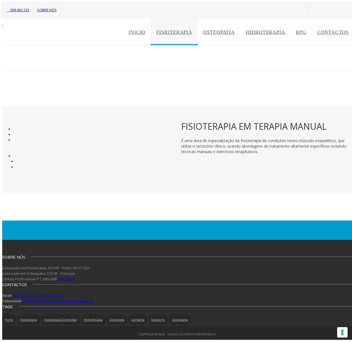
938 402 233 (19, 9)
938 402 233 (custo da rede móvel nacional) (57, 300)
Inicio (136, 32)
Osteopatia (219, 32)
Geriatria (137, 319)
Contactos (333, 32)
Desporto (158, 319)
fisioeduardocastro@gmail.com (39, 295)
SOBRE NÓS (47, 9)
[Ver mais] (65, 278)
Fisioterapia (174, 32)
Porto (9, 319)
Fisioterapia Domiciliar (60, 319)
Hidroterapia (265, 32)
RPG (301, 32)
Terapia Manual (337, 57)
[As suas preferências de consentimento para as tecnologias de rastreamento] (342, 332)
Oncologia (116, 319)
